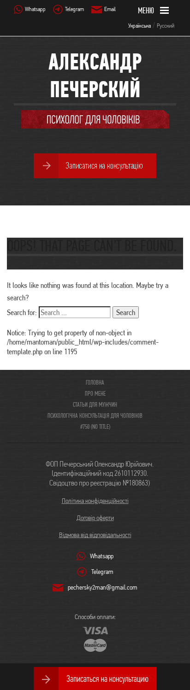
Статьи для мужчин (95, 404)
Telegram (74, 9)
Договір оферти (95, 518)
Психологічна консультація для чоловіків (95, 415)
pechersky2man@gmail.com (102, 587)
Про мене (95, 393)
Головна (95, 382)
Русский (165, 25)
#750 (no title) (95, 426)
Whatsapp (35, 9)
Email (110, 9)
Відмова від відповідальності (95, 535)
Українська (139, 25)
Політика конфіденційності (95, 501)
